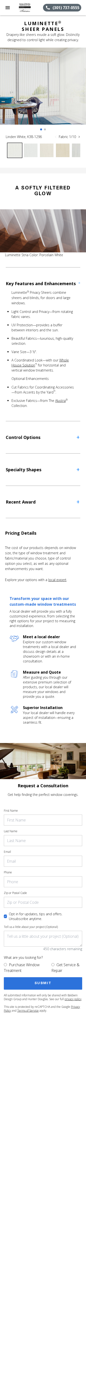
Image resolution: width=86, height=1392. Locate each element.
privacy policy (72, 999)
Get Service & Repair (65, 967)
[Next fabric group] (79, 137)
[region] (43, 91)
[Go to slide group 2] (45, 129)
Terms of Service (28, 1011)
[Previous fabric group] (55, 137)
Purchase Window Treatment (22, 967)
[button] (8, 8)
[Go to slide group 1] (41, 129)
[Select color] (15, 150)
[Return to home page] (29, 7)
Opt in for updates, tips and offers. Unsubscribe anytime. (35, 916)
